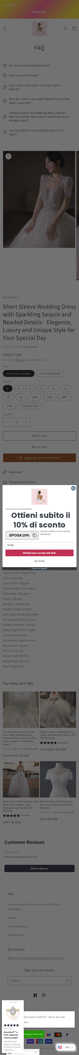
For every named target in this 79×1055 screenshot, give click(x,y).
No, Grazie (39, 560)
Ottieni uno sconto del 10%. (39, 553)
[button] (22, 535)
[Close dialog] (73, 488)
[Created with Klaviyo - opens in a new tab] (39, 568)
